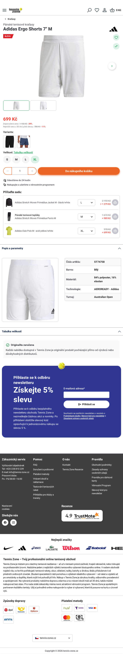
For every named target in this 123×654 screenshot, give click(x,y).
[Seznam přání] (96, 10)
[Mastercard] (67, 617)
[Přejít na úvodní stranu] (15, 10)
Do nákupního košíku (78, 171)
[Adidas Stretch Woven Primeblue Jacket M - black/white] (9, 202)
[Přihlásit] (104, 10)
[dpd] (8, 610)
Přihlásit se (88, 404)
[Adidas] (113, 29)
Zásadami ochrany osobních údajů (79, 418)
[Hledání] (89, 10)
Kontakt (66, 465)
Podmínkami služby (72, 416)
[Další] (112, 66)
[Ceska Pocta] (21, 610)
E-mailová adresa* (74, 388)
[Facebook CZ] (5, 522)
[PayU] (67, 608)
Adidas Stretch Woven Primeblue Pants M (35, 218)
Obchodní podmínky (102, 465)
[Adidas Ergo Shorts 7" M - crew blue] (23, 141)
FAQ (35, 465)
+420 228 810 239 (15, 469)
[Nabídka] (4, 10)
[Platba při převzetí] (79, 617)
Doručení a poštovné (43, 469)
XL (35, 159)
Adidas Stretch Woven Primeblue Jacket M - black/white (42, 202)
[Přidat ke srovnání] (116, 46)
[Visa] (92, 608)
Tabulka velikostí (11, 331)
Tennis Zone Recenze (72, 469)
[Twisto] (79, 608)
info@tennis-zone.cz (19, 472)
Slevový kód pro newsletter (92, 416)
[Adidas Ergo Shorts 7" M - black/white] (9, 141)
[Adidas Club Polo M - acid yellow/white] (9, 230)
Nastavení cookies (5, 507)
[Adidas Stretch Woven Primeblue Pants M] (9, 216)
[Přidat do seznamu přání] (116, 37)
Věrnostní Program (101, 485)
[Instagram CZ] (13, 522)
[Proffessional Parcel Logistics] (8, 619)
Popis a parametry (12, 248)
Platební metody (41, 474)
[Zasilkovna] (34, 610)
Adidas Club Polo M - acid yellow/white (34, 231)
